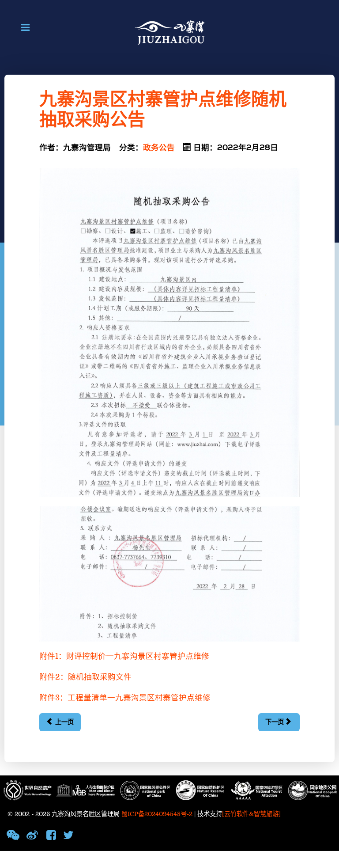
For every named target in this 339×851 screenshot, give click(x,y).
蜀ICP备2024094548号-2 (156, 814)
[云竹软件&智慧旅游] (251, 814)
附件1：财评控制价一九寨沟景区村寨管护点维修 (124, 656)
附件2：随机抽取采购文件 (85, 677)
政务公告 (159, 148)
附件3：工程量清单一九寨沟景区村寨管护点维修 (125, 698)
